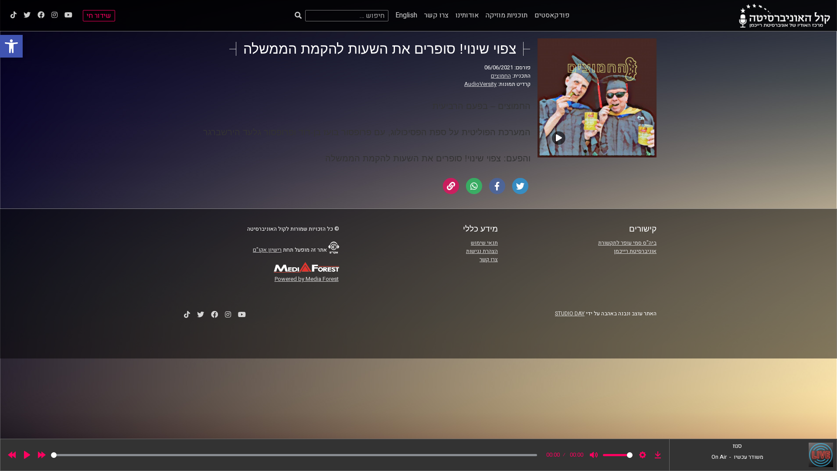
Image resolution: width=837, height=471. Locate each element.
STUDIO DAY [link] (570, 313)
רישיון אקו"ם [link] (267, 250)
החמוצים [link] (501, 76)
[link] (11, 46)
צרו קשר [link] (436, 15)
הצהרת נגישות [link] (482, 251)
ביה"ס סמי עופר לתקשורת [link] (627, 243)
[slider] (294, 455)
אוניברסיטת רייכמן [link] (635, 251)
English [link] (406, 15)
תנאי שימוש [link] (484, 243)
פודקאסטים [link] (552, 15)
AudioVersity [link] (480, 84)
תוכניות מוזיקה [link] (506, 15)
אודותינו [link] (467, 15)
